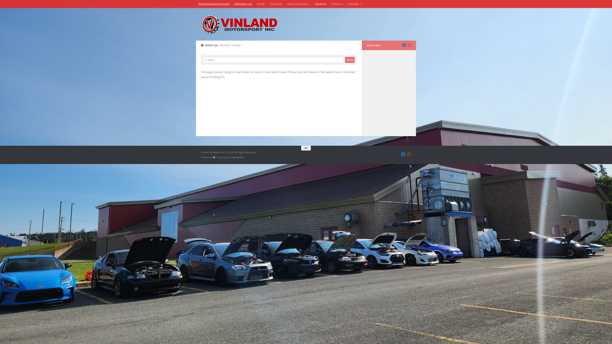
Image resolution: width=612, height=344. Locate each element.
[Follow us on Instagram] (409, 45)
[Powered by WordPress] (214, 157)
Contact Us (337, 4)
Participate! (276, 4)
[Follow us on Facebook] (404, 45)
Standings (353, 4)
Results (261, 4)
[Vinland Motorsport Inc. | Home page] (239, 24)
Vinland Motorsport (297, 4)
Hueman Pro (238, 157)
